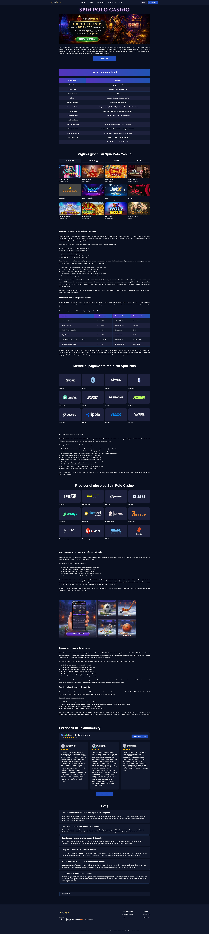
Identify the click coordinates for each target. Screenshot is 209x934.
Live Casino (91, 160)
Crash (115, 160)
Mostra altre (104, 794)
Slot (137, 160)
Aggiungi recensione (140, 736)
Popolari (68, 160)
